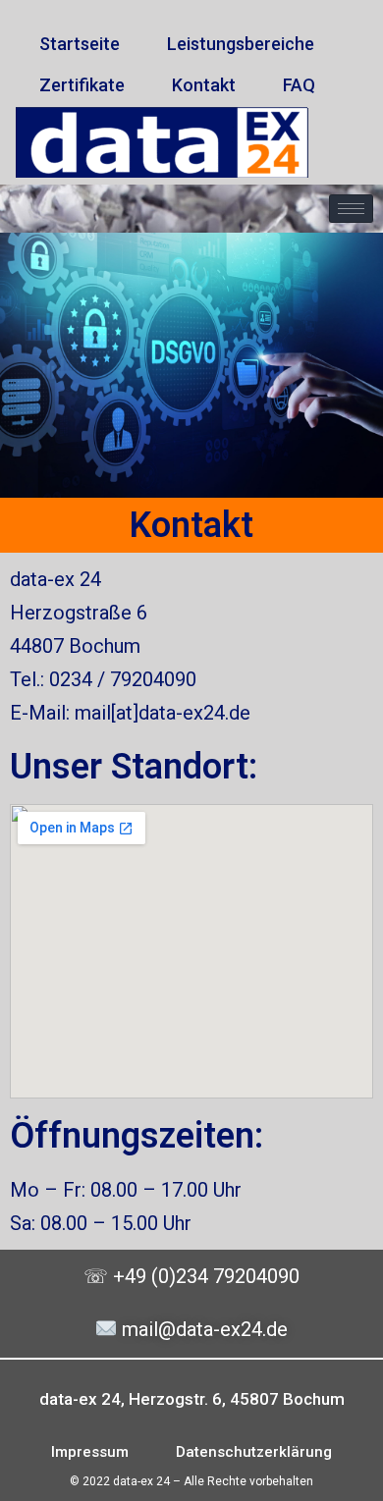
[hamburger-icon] (351, 208)
